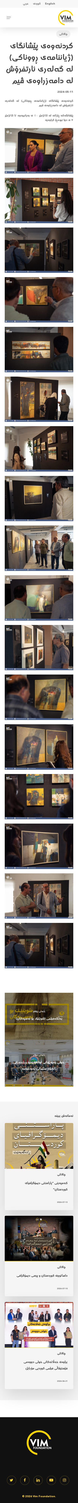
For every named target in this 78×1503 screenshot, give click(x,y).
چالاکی (63, 34)
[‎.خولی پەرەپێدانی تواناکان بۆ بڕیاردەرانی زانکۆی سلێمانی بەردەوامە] (39, 1063)
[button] (9, 18)
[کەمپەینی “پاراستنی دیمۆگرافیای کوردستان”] (39, 1166)
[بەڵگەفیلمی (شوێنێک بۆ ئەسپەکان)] (39, 1016)
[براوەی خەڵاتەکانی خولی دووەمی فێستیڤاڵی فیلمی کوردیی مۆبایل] (39, 1345)
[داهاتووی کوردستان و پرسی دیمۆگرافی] (39, 1256)
